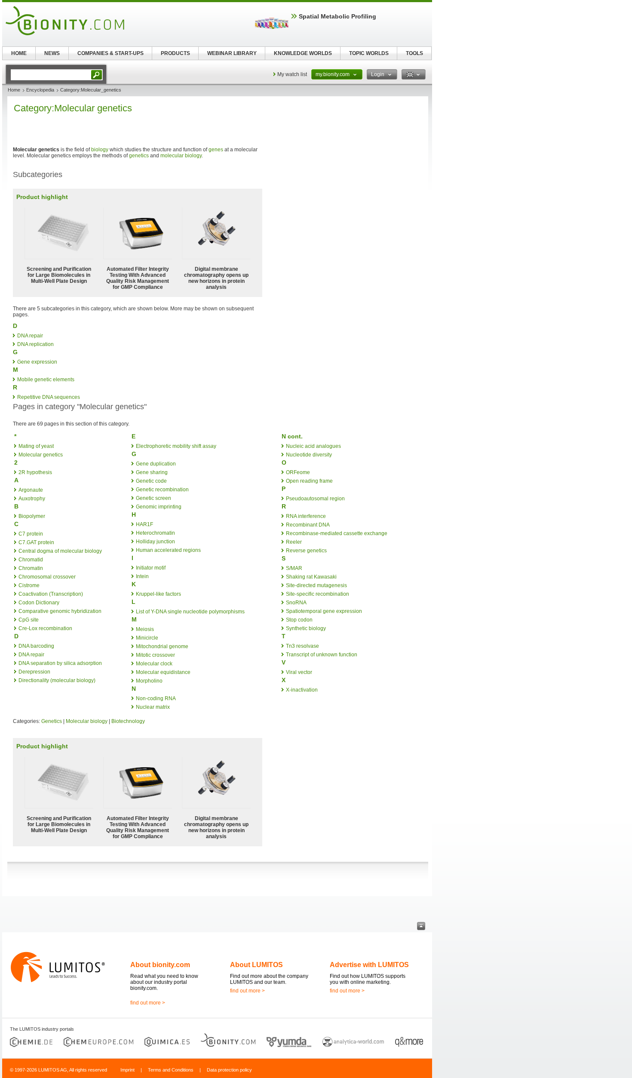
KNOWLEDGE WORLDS (303, 53)
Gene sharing (152, 472)
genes (216, 150)
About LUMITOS (256, 964)
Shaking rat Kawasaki (311, 577)
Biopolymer (31, 516)
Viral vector (299, 672)
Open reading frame (309, 481)
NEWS (52, 53)
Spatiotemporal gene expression (324, 611)
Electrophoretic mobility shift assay (176, 446)
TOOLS (414, 53)
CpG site (28, 620)
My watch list (292, 74)
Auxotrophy (31, 499)
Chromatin (30, 568)
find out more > (147, 1003)
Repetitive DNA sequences (48, 397)
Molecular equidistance (163, 672)
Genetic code (151, 481)
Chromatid (30, 560)
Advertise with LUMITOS (369, 964)
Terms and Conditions (170, 1069)
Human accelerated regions (168, 550)
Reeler (294, 542)
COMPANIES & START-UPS (110, 53)
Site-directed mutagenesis (316, 585)
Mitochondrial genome (162, 646)
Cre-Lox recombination (45, 628)
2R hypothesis (35, 472)
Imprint (127, 1069)
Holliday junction (155, 542)
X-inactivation (302, 690)
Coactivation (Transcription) (50, 594)
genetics (139, 156)
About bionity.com (160, 964)
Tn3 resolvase (302, 646)
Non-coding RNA (156, 698)
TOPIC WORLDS (369, 53)
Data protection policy (229, 1069)
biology (99, 150)
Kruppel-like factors (158, 594)
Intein (142, 576)
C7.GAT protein (36, 542)
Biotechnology (128, 721)
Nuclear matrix (153, 707)
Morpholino (149, 681)
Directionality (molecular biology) (56, 680)
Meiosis (145, 629)
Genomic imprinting (158, 507)
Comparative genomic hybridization (59, 611)
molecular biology (181, 156)
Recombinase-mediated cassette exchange (336, 533)
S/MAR (294, 568)
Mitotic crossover (155, 655)
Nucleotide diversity (309, 455)
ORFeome (298, 472)
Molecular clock (154, 664)
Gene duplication (156, 464)
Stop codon (299, 620)
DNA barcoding (36, 646)
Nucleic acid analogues (313, 446)
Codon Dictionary (38, 603)
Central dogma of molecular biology (60, 551)
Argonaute (30, 490)
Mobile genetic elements (45, 380)
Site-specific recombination (317, 594)
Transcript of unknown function (321, 655)
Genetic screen (153, 498)
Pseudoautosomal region (315, 499)
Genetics (51, 721)
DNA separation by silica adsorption (60, 663)
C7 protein (30, 534)
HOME (19, 53)
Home (14, 89)
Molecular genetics (40, 455)
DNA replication (35, 344)
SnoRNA (296, 603)
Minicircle (147, 638)
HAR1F (144, 524)
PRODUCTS (175, 53)
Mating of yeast (36, 446)
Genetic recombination (162, 490)
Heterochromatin (155, 533)
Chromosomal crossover (47, 577)
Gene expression (37, 362)
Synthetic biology (306, 628)
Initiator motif (151, 568)
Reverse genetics (306, 551)
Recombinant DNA (308, 525)
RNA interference (306, 516)
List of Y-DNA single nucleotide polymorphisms (190, 612)
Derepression (34, 672)
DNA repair (30, 336)
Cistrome (29, 585)
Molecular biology (86, 721)
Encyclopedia (40, 89)
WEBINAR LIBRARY (232, 53)
